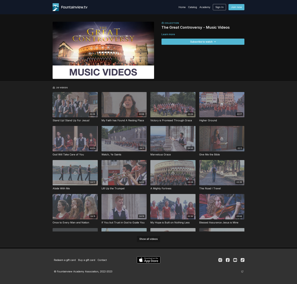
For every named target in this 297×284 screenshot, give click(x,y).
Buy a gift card (86, 260)
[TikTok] (242, 260)
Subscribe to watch (201, 41)
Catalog (192, 7)
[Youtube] (235, 260)
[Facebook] (228, 260)
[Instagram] (220, 260)
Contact (102, 260)
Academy (204, 7)
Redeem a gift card (65, 260)
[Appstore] (148, 259)
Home (182, 7)
